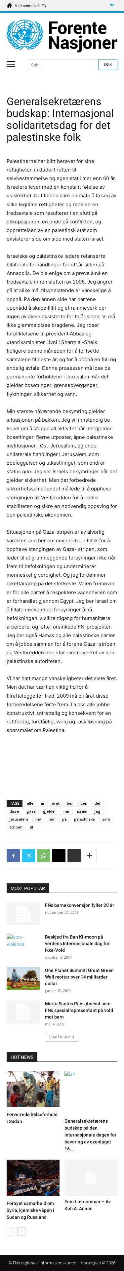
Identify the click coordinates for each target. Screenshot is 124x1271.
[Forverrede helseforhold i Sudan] (33, 1090)
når (52, 819)
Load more (59, 1036)
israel (82, 811)
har (66, 811)
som (106, 819)
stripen (16, 827)
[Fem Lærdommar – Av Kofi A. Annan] (90, 1178)
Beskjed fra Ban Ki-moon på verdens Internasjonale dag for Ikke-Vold (77, 943)
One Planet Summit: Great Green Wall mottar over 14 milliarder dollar (79, 977)
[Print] (74, 855)
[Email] (58, 855)
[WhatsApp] (43, 855)
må (38, 819)
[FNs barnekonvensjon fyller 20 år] (23, 913)
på (64, 819)
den (83, 803)
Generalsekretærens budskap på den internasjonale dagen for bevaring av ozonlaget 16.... (90, 1134)
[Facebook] (13, 855)
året (56, 803)
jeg (98, 811)
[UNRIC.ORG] (62, 36)
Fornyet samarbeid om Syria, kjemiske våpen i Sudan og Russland (30, 1210)
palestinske (84, 819)
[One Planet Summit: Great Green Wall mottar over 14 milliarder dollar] (23, 979)
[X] (28, 855)
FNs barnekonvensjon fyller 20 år (79, 905)
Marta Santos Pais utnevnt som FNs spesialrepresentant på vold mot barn (79, 1010)
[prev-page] (11, 1231)
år (43, 803)
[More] (90, 855)
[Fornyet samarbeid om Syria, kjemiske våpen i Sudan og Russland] (33, 1179)
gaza (31, 811)
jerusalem (19, 819)
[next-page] (21, 1231)
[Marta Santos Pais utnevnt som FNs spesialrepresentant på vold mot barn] (23, 1011)
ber (70, 803)
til (31, 827)
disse (14, 811)
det (98, 803)
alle (30, 803)
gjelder (49, 811)
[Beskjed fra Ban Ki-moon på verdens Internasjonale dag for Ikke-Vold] (23, 945)
